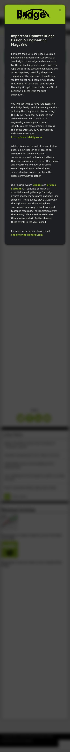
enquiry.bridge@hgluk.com (27, 234)
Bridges (37, 184)
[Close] (60, 10)
